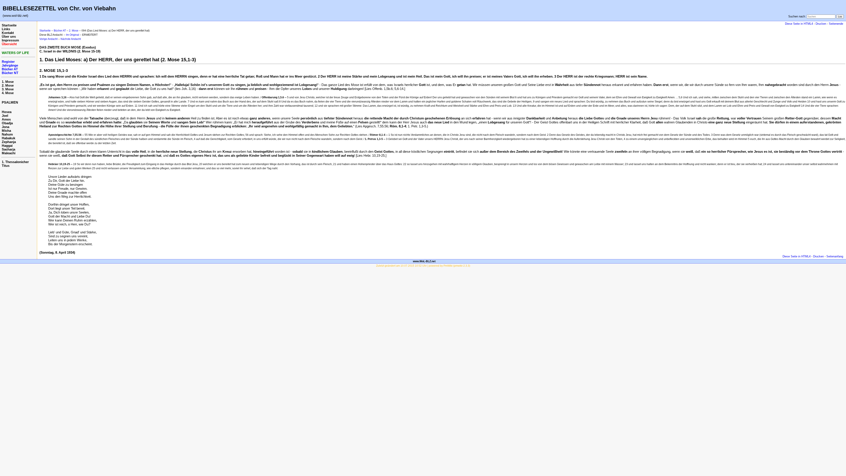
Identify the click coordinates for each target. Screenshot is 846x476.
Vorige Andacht (48, 39)
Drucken (821, 23)
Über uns (9, 36)
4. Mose (8, 93)
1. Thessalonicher (15, 162)
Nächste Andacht (71, 39)
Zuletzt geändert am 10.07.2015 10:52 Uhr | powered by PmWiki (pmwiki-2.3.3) (423, 265)
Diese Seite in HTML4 (799, 23)
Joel (5, 115)
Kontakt (8, 33)
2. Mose (8, 85)
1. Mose (8, 82)
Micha (6, 130)
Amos (6, 119)
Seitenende (836, 23)
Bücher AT (60, 30)
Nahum (7, 134)
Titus (5, 165)
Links (6, 29)
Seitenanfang (834, 256)
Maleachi (8, 153)
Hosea (6, 112)
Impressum (10, 40)
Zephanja (9, 142)
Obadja (7, 123)
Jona (5, 127)
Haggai (7, 145)
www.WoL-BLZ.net (424, 261)
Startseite (9, 25)
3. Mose (8, 89)
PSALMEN (10, 102)
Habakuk (8, 138)
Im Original (72, 34)
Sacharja (8, 149)
